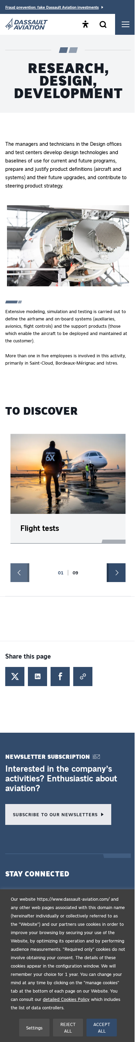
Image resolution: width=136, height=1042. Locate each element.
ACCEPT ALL (101, 1027)
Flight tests (39, 528)
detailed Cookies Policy (66, 999)
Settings (34, 1028)
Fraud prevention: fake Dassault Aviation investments (52, 7)
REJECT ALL (68, 1027)
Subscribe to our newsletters (55, 814)
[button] (68, 247)
